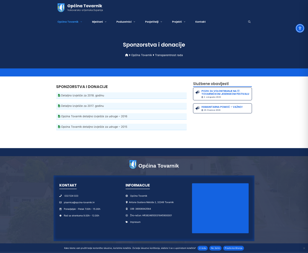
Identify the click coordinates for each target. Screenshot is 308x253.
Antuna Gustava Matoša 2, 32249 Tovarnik (151, 202)
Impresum (135, 222)
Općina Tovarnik (84, 6)
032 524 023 (71, 195)
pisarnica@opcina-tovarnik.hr (79, 202)
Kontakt (200, 21)
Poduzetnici (124, 21)
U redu (202, 248)
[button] (249, 21)
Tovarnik (142, 195)
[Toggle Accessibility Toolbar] (300, 28)
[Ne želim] (304, 248)
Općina (134, 195)
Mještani (97, 21)
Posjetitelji (151, 21)
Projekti (177, 21)
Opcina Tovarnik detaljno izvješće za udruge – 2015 (94, 126)
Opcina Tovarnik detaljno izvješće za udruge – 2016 (94, 116)
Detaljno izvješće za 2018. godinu (82, 95)
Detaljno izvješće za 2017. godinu (82, 105)
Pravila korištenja (233, 248)
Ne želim (215, 248)
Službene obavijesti (211, 83)
